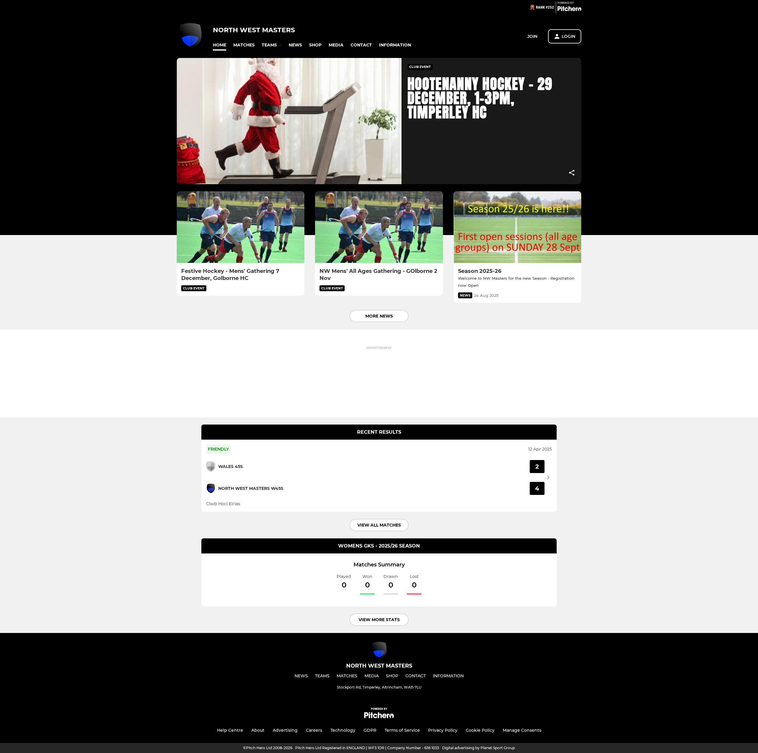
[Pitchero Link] (569, 9)
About (257, 730)
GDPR (370, 730)
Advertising (285, 730)
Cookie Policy (480, 730)
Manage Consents (522, 730)
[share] (571, 173)
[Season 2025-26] (517, 227)
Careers (314, 730)
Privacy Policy (442, 730)
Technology (342, 730)
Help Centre (230, 730)
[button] (219, 45)
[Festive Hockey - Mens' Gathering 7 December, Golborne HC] (240, 227)
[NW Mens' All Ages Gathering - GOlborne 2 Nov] (379, 227)
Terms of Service (402, 730)
